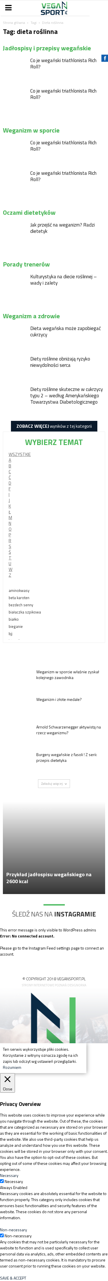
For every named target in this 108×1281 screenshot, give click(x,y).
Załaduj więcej (52, 783)
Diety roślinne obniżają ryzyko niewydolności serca (60, 362)
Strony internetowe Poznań (44, 985)
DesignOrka (76, 985)
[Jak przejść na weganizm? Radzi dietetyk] (14, 233)
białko (14, 619)
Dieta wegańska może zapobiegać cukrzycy (65, 331)
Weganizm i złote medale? (59, 699)
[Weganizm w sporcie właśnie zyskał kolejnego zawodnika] (17, 679)
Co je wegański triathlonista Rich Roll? (63, 63)
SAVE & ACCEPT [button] (13, 1278)
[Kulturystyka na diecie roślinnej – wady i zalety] (14, 284)
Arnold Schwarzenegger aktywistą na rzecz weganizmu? (68, 730)
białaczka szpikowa (25, 612)
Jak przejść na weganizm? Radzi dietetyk (62, 228)
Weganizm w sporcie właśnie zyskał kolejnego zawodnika (67, 674)
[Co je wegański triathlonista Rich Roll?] (14, 68)
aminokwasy (19, 590)
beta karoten (19, 598)
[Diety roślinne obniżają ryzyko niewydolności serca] (14, 367)
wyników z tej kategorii (54, 426)
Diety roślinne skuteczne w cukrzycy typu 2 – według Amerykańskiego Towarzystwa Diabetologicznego (66, 396)
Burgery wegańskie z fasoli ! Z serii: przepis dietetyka (66, 757)
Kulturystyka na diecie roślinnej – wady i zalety (63, 280)
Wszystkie (20, 454)
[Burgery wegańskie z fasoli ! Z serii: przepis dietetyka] (17, 762)
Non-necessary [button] (13, 1230)
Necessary (14, 1181)
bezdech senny (21, 605)
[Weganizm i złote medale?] (17, 706)
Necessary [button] (9, 1175)
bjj (10, 633)
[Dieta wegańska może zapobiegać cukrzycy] (14, 336)
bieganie (16, 626)
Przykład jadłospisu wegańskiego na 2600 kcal (49, 877)
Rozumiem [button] (12, 1067)
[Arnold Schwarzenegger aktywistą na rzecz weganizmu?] (17, 734)
